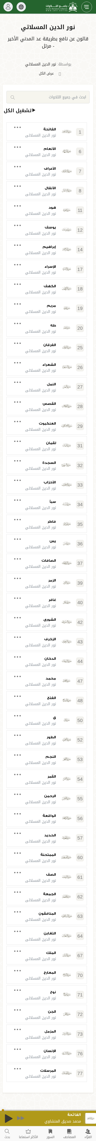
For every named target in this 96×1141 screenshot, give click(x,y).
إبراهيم (49, 247)
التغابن (50, 933)
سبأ (53, 502)
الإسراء (50, 267)
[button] (48, 36)
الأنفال (50, 188)
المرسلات (48, 1071)
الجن (52, 1012)
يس (53, 541)
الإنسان (50, 1051)
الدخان (50, 659)
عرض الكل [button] (46, 73)
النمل (51, 384)
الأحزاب (50, 482)
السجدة (49, 463)
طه (53, 325)
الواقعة (49, 816)
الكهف (50, 286)
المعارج (50, 973)
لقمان (51, 443)
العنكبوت (47, 423)
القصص (49, 404)
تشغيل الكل (17, 111)
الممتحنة (48, 855)
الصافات (49, 560)
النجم (51, 757)
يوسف (50, 227)
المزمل (50, 1031)
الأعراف (50, 168)
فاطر (51, 521)
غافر (52, 600)
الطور (51, 737)
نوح (53, 992)
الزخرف (50, 639)
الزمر (52, 580)
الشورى (49, 620)
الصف (51, 874)
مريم (51, 306)
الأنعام (50, 149)
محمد (51, 678)
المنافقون (47, 913)
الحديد (50, 835)
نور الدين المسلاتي (40, 64)
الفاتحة (49, 129)
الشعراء (49, 365)
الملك (51, 953)
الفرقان (49, 345)
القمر (51, 776)
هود (52, 207)
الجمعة (49, 894)
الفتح (51, 698)
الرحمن (50, 796)
